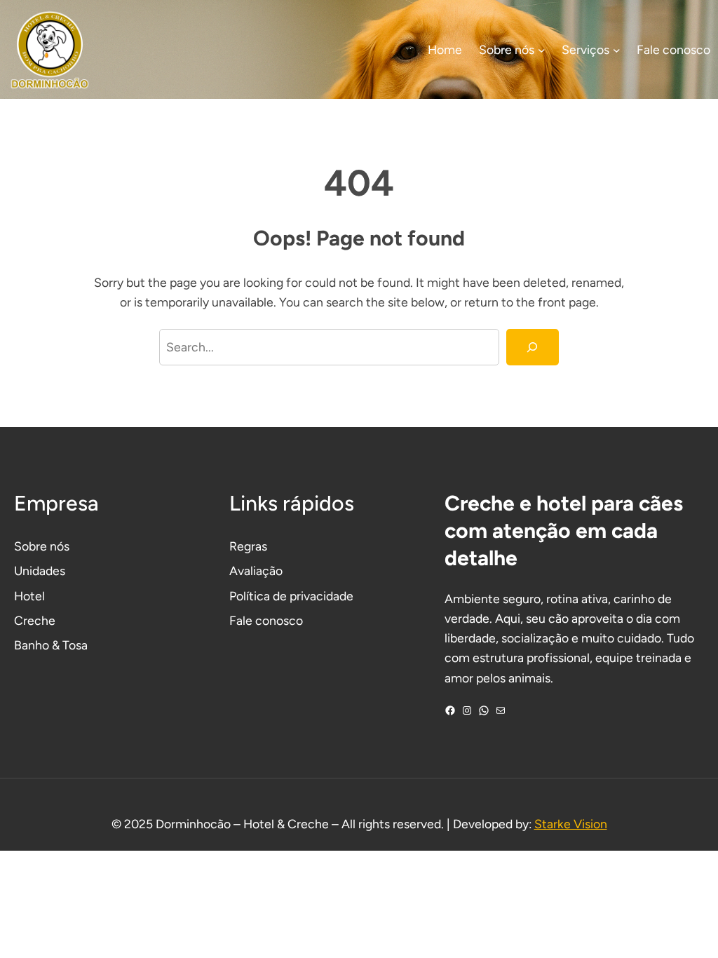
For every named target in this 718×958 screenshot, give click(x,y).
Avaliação (256, 570)
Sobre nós (41, 546)
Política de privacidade (291, 595)
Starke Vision (570, 823)
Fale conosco (266, 620)
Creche (34, 620)
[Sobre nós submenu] (542, 49)
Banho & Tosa (51, 644)
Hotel (29, 595)
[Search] (532, 347)
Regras (248, 546)
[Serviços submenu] (617, 49)
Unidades (39, 570)
